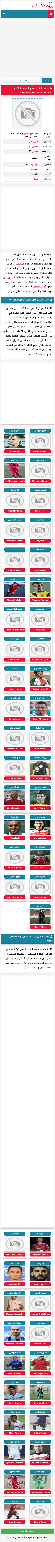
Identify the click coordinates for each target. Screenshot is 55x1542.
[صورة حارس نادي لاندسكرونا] (40, 1340)
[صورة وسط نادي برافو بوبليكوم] (14, 1281)
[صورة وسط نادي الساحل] (14, 1310)
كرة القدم (38, 5)
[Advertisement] (27, 47)
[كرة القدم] (51, 14)
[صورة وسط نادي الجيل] (14, 1340)
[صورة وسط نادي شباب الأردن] (40, 1310)
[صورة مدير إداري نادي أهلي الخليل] (40, 448)
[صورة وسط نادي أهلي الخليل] (40, 596)
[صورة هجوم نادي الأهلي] (40, 1251)
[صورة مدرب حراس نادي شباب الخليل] (40, 1370)
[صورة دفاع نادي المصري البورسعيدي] (40, 1281)
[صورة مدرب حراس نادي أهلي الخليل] (14, 448)
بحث (47, 80)
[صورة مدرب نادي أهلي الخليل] (40, 923)
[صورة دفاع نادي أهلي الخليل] (40, 775)
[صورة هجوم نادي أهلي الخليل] (14, 477)
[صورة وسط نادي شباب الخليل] (14, 1489)
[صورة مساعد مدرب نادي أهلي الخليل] (40, 507)
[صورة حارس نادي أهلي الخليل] (40, 894)
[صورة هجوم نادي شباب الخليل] (40, 1400)
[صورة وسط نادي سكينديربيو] (14, 1251)
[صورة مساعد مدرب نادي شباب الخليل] (14, 1370)
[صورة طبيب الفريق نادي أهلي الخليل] (40, 477)
